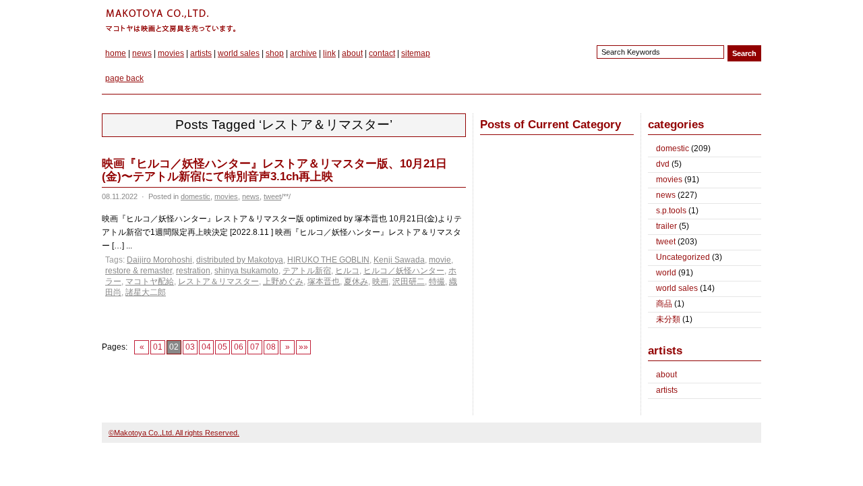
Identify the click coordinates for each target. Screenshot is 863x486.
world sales (239, 53)
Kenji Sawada (399, 260)
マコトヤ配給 (149, 281)
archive (303, 53)
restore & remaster (138, 270)
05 (222, 347)
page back (124, 78)
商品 (664, 303)
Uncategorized (683, 257)
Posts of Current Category (550, 124)
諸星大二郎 (145, 292)
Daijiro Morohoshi (159, 260)
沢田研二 (408, 281)
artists (201, 53)
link (329, 53)
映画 (380, 281)
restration (193, 270)
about (352, 53)
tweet (272, 196)
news (142, 53)
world (666, 272)
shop (275, 53)
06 (238, 347)
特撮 (437, 281)
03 (190, 347)
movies (171, 53)
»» (303, 347)
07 (255, 347)
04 (206, 347)
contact (382, 53)
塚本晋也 (323, 281)
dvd (662, 164)
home (115, 53)
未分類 (668, 319)
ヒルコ (347, 270)
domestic (195, 196)
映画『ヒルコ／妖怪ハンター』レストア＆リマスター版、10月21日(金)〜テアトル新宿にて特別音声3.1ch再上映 (274, 170)
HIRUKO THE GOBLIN (328, 260)
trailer (666, 226)
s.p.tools (671, 210)
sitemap (415, 53)
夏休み (356, 281)
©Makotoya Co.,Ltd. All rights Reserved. (174, 433)
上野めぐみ (283, 281)
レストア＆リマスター (218, 281)
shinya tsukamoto (246, 270)
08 (271, 347)
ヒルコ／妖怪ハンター (403, 270)
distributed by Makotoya (239, 260)
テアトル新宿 (306, 270)
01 (157, 347)
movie (440, 260)
